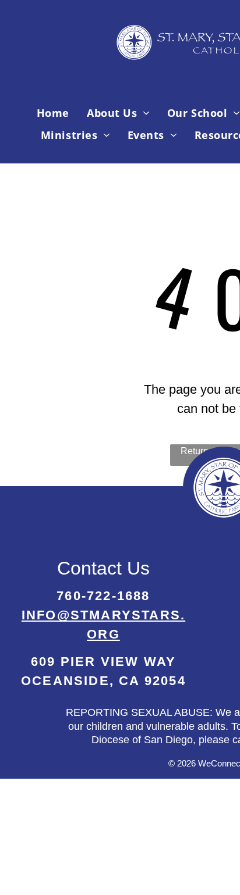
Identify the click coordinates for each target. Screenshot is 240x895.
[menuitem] (53, 113)
